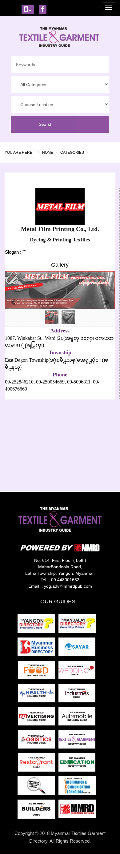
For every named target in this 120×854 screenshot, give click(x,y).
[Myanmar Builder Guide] (38, 810)
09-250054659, (50, 381)
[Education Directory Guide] (78, 764)
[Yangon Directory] (37, 625)
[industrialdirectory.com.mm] (78, 694)
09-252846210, (20, 381)
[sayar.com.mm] (78, 648)
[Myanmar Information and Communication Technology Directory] (78, 787)
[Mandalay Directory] (78, 625)
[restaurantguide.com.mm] (38, 764)
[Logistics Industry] (38, 787)
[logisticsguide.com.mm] (38, 741)
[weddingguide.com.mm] (78, 671)
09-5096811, (79, 381)
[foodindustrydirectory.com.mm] (38, 671)
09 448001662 (65, 579)
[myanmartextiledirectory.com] (78, 741)
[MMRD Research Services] (78, 810)
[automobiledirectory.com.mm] (78, 718)
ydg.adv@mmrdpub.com (68, 586)
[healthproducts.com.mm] (38, 694)
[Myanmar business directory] (38, 648)
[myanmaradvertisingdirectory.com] (38, 718)
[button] (13, 299)
